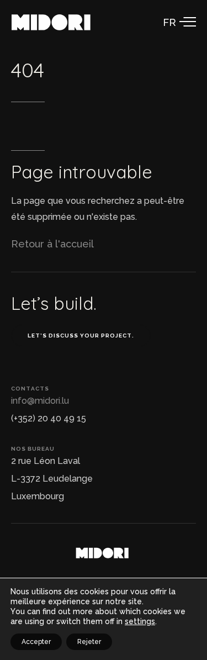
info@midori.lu (40, 400)
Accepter (36, 642)
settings (140, 621)
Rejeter (89, 642)
